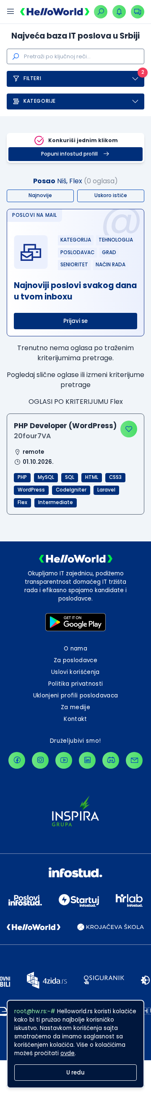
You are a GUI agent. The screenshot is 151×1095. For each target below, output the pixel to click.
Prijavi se (75, 321)
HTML (91, 477)
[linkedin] (87, 760)
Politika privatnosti (75, 684)
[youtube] (63, 760)
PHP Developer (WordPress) (65, 426)
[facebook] (16, 760)
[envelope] (134, 760)
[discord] (110, 760)
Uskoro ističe (110, 195)
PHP (22, 477)
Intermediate (55, 502)
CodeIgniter (71, 489)
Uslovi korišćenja (75, 672)
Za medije (75, 707)
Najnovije (40, 195)
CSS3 (115, 477)
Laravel (106, 489)
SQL (69, 477)
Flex (22, 502)
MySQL (46, 477)
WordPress (31, 489)
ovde (67, 1053)
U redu (75, 1073)
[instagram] (40, 760)
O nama (75, 649)
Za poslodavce (75, 660)
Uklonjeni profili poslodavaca (75, 696)
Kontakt (75, 719)
